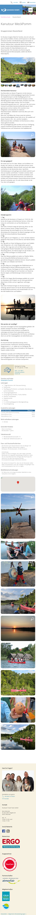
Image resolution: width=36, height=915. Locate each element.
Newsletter (32, 2)
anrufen (15, 2)
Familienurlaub (5, 17)
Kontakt (6, 798)
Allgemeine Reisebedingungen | (17, 914)
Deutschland (17, 17)
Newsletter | (4, 914)
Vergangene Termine (7, 380)
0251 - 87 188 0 (19, 370)
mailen (24, 2)
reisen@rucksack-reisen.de (20, 373)
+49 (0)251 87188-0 (9, 796)
